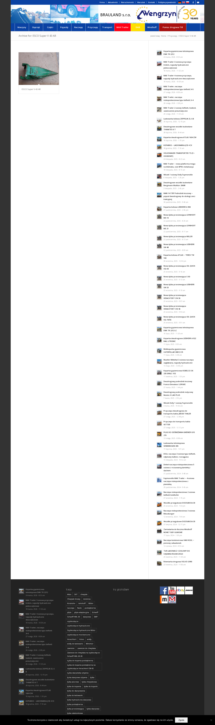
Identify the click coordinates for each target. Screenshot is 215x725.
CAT (75, 594)
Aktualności (113, 2)
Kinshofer (71, 603)
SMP (96, 617)
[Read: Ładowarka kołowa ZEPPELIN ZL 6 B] (159, 120)
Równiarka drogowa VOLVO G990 (178, 561)
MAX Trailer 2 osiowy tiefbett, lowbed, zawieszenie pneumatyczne (38, 658)
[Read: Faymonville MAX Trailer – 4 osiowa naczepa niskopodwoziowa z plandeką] (159, 480)
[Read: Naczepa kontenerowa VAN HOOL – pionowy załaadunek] (159, 542)
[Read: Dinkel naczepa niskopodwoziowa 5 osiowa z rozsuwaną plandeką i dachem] (159, 466)
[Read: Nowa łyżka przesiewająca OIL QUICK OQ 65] (159, 267)
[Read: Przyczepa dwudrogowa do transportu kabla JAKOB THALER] (159, 412)
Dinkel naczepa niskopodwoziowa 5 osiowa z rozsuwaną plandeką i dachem (179, 467)
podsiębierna (90, 608)
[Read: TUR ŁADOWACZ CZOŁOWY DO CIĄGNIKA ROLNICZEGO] (159, 552)
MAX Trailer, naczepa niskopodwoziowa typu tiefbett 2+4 (39, 644)
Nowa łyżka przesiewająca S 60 (177, 276)
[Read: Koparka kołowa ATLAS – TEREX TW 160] (159, 257)
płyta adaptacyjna (81, 612)
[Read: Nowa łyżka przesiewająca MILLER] (159, 238)
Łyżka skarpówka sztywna (77, 673)
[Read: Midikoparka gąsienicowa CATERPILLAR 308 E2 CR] (159, 351)
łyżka (92, 677)
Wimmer (89, 643)
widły (89, 639)
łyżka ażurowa (73, 682)
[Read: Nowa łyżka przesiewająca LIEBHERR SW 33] (159, 286)
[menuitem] (102, 2)
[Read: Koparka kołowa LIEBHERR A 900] (159, 209)
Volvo (81, 639)
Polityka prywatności (167, 2)
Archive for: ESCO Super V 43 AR (37, 35)
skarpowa (87, 617)
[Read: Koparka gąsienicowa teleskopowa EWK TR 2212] (159, 53)
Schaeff (95, 612)
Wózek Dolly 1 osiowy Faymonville (178, 403)
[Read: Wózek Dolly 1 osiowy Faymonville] (159, 405)
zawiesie (70, 648)
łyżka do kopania (74, 686)
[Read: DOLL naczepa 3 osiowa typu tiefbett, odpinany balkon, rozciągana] (159, 455)
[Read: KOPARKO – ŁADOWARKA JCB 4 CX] (159, 147)
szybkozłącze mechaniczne (78, 634)
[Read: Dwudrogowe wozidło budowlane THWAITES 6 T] (159, 128)
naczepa (70, 608)
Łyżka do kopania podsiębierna (80, 660)
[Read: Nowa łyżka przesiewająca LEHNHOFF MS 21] (159, 227)
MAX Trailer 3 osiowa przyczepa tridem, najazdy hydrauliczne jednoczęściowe (177, 65)
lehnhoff (81, 603)
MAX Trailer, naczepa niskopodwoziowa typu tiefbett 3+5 (39, 630)
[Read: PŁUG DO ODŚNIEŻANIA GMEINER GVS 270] (159, 434)
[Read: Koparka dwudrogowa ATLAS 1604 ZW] (159, 139)
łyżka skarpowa (93, 709)
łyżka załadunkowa (75, 713)
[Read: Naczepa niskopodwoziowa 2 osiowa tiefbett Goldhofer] (159, 494)
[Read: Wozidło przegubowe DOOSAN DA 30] (159, 504)
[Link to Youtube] (198, 2)
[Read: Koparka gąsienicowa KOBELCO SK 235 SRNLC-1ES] (159, 372)
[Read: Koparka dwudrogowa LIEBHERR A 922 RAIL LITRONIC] (159, 340)
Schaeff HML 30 (73, 617)
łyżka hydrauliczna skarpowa (79, 700)
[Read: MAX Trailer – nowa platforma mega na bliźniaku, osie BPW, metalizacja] (159, 165)
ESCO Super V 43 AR (31, 89)
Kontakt (151, 2)
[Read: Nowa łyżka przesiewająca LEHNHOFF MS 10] (159, 216)
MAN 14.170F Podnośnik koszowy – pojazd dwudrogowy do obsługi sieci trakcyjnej (179, 196)
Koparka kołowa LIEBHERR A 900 (177, 207)
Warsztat (141, 2)
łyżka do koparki (91, 686)
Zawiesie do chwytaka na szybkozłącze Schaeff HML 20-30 (83, 654)
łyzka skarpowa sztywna (77, 677)
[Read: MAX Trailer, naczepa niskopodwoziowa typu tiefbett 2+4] (159, 99)
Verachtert (71, 639)
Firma (102, 2)
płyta (69, 612)
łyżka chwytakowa (89, 682)
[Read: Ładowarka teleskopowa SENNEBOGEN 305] (159, 445)
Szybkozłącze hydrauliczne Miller (81, 630)
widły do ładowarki (75, 643)
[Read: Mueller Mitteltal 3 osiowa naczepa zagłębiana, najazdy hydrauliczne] (159, 361)
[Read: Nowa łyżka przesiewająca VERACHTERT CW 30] (159, 297)
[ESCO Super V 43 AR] (39, 68)
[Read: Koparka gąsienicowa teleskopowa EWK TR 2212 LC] (159, 329)
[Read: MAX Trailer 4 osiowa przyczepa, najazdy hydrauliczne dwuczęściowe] (159, 77)
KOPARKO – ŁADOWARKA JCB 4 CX (178, 145)
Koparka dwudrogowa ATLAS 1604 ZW (180, 137)
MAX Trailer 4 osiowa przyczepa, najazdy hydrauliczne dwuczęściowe (40, 617)
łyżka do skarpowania (76, 691)
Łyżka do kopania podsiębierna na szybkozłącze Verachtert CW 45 (81, 666)
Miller (90, 603)
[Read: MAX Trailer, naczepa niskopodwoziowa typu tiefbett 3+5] (159, 88)
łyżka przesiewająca (75, 709)
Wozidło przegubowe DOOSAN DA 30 (179, 503)
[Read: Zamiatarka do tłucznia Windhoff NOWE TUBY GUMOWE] (159, 531)
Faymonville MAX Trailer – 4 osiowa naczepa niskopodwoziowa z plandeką (179, 481)
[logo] (149, 14)
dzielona (87, 599)
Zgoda (181, 720)
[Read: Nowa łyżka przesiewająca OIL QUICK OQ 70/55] (159, 318)
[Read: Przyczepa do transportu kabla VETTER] (159, 423)
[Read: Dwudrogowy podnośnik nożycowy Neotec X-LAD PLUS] (159, 394)
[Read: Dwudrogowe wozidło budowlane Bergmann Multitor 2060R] (159, 184)
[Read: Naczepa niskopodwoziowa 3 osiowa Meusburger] (159, 512)
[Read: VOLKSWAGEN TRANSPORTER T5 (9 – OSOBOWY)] (159, 155)
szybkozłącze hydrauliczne (78, 625)
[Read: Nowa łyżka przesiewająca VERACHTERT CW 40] (159, 308)
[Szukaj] (193, 27)
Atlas (69, 594)
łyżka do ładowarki (75, 695)
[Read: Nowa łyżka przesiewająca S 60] (159, 278)
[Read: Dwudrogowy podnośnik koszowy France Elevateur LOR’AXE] (159, 383)
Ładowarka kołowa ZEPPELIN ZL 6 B (179, 119)
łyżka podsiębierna (75, 704)
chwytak (83, 594)
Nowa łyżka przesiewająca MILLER (178, 236)
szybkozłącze (72, 621)
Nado (79, 608)
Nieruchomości (127, 2)
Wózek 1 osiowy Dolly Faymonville (178, 174)
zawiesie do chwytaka (86, 648)
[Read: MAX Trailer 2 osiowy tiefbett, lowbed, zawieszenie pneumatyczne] (159, 109)
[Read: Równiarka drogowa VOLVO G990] (159, 563)
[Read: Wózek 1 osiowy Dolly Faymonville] (159, 176)
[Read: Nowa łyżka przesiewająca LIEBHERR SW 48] (159, 246)
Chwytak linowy (73, 599)
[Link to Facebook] (193, 2)
